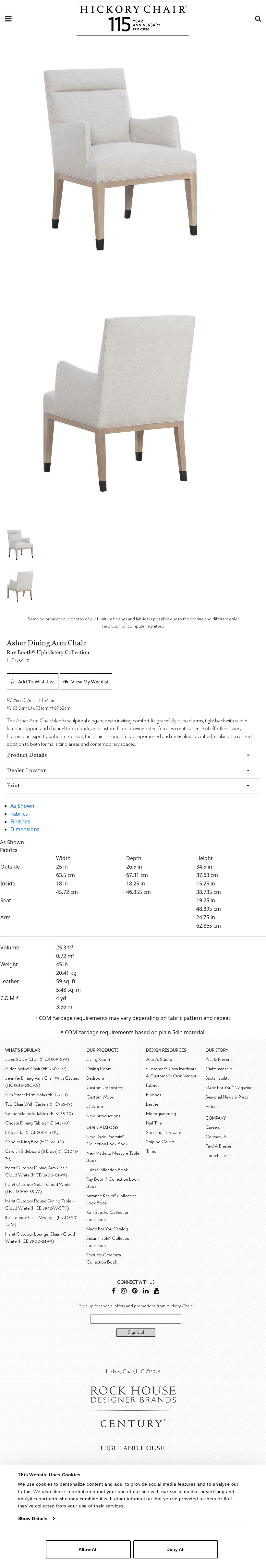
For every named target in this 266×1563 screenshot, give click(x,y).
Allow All (88, 1549)
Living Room (98, 1059)
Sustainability (217, 1078)
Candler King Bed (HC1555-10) (34, 1141)
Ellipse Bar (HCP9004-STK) (32, 1132)
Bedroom (95, 1078)
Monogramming (161, 1113)
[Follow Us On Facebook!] (113, 1291)
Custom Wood (100, 1097)
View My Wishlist (90, 681)
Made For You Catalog (107, 1228)
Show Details (32, 1518)
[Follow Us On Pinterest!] (135, 1291)
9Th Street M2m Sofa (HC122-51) (36, 1094)
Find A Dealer (218, 1146)
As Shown (22, 805)
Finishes (20, 821)
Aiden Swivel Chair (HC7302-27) (35, 1068)
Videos (212, 1106)
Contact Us (216, 1136)
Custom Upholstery (104, 1087)
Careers (212, 1127)
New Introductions (103, 1115)
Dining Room (99, 1068)
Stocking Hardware (163, 1132)
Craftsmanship (218, 1068)
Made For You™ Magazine (228, 1087)
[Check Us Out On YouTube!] (157, 1291)
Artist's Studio (159, 1059)
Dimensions (25, 829)
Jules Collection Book (107, 1169)
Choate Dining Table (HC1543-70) (37, 1123)
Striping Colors (160, 1141)
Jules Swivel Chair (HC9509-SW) (37, 1059)
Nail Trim (154, 1123)
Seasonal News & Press (226, 1097)
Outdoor (94, 1106)
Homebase (215, 1155)
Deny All (175, 1549)
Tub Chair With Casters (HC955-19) (38, 1104)
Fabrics (19, 813)
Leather (153, 1104)
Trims (151, 1151)
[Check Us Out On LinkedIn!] (146, 1291)
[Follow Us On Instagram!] (124, 1291)
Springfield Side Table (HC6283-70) (39, 1113)
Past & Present (218, 1059)
